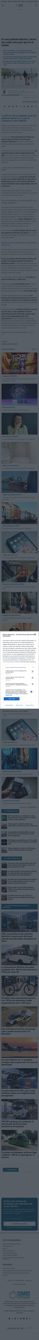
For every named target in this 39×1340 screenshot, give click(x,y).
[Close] (35, 635)
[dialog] (19, 670)
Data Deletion (9, 705)
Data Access (19, 705)
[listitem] (19, 667)
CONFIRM (11, 699)
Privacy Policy (30, 705)
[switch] (32, 671)
